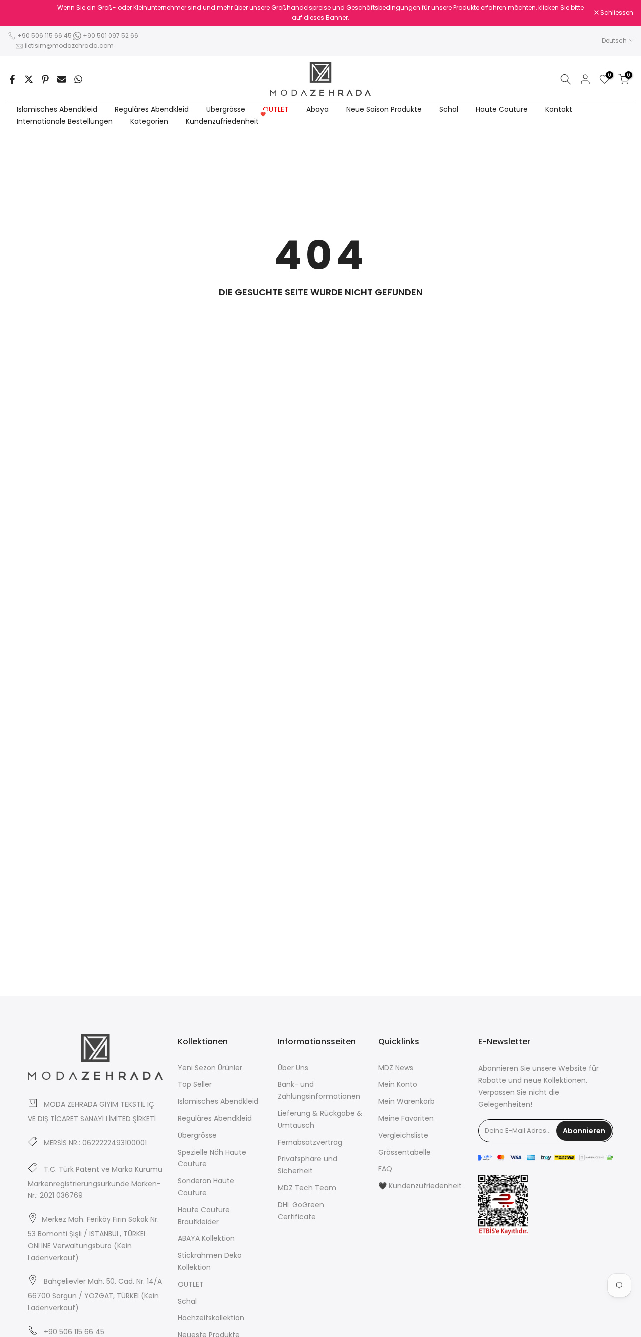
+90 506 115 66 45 (44, 35)
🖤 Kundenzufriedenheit (420, 1186)
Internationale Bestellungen (65, 121)
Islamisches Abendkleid (57, 109)
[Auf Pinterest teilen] (45, 79)
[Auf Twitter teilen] (28, 79)
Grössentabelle (404, 1152)
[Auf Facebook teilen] (12, 79)
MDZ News (395, 1068)
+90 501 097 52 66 (109, 35)
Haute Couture (502, 109)
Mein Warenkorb (406, 1101)
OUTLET (276, 109)
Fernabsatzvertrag (310, 1142)
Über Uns (293, 1068)
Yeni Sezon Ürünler (210, 1068)
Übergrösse (225, 109)
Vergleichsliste (403, 1135)
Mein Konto (397, 1084)
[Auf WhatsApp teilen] (78, 79)
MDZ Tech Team (307, 1188)
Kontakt (558, 109)
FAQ (385, 1169)
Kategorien (149, 121)
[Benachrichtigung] (320, 13)
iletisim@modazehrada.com (69, 45)
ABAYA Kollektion (206, 1238)
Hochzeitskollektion (211, 1318)
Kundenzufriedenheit (226, 120)
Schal (448, 109)
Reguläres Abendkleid (152, 109)
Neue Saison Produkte (384, 109)
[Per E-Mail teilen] (61, 79)
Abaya (317, 109)
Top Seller (195, 1084)
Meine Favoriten (406, 1118)
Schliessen (29, 13)
